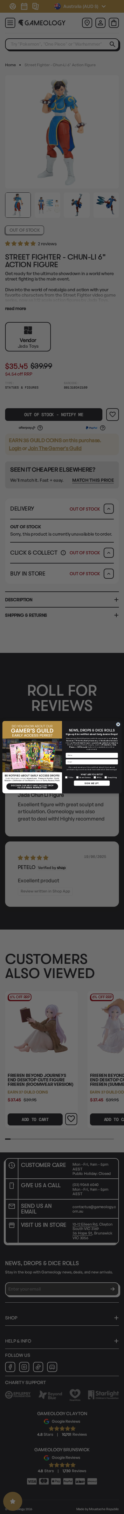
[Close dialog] (118, 724)
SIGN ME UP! (92, 783)
